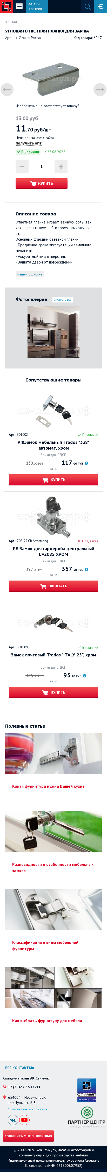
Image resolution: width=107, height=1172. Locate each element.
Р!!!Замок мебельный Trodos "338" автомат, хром (54, 445)
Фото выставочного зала (27, 1109)
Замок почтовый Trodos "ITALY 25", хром (53, 655)
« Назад (11, 22)
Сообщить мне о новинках (28, 1136)
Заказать (57, 586)
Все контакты (18, 1067)
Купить (45, 183)
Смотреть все (62, 299)
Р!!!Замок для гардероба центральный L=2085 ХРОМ (53, 551)
